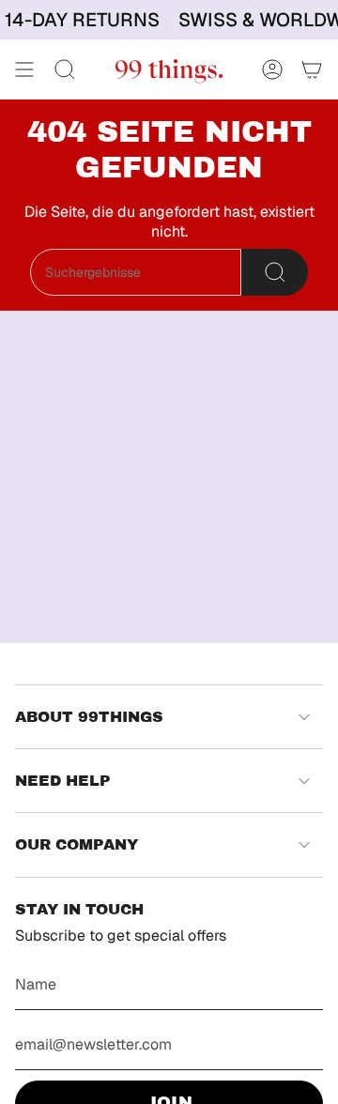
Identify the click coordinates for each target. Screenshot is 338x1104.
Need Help (63, 781)
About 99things (89, 717)
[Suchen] (274, 272)
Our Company (76, 844)
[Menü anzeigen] (24, 69)
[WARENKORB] (311, 69)
